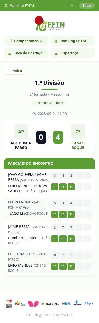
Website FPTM (22, 5)
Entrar (87, 5)
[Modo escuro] (72, 5)
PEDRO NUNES (20, 202)
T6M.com (66, 315)
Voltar (17, 71)
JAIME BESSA (19, 226)
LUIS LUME (17, 254)
